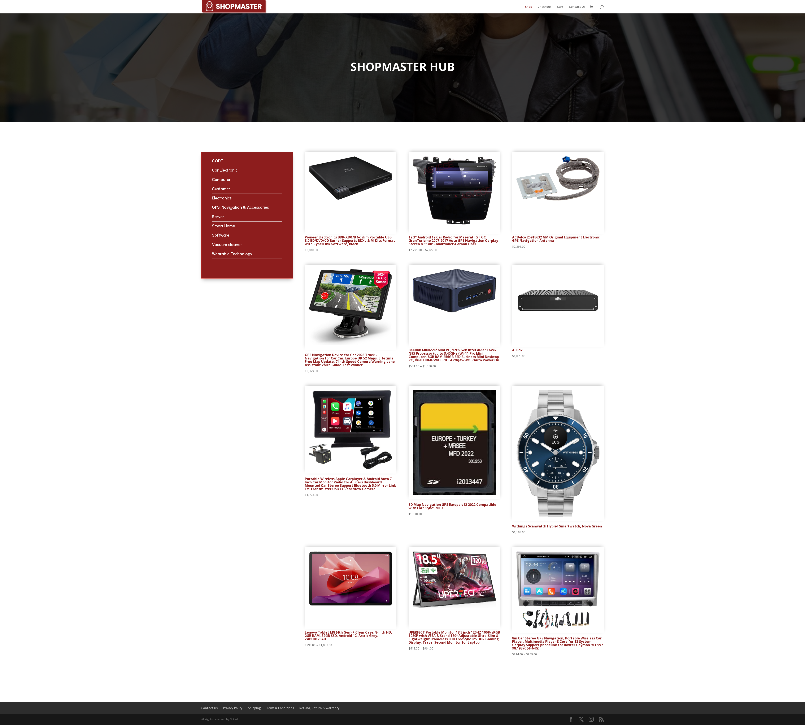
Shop (528, 7)
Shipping (254, 708)
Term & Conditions (280, 708)
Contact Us (577, 7)
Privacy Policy (233, 708)
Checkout (545, 7)
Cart (560, 7)
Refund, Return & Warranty (319, 708)
